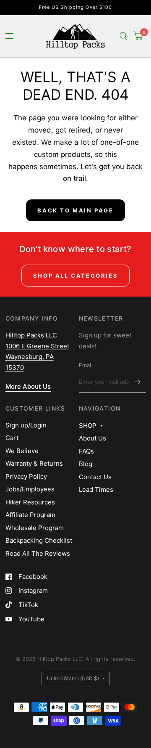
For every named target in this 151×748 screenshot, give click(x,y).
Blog (85, 464)
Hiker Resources (30, 502)
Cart (11, 438)
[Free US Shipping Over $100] (75, 7)
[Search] (123, 36)
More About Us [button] (28, 386)
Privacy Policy (26, 476)
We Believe (22, 451)
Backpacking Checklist (38, 540)
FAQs (86, 451)
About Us (92, 438)
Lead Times (96, 489)
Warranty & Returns (34, 463)
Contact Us (95, 477)
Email (86, 365)
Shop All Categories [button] (75, 275)
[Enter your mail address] (137, 382)
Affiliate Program (30, 515)
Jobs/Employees (30, 489)
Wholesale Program (34, 528)
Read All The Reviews (37, 553)
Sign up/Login (26, 425)
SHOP (87, 426)
